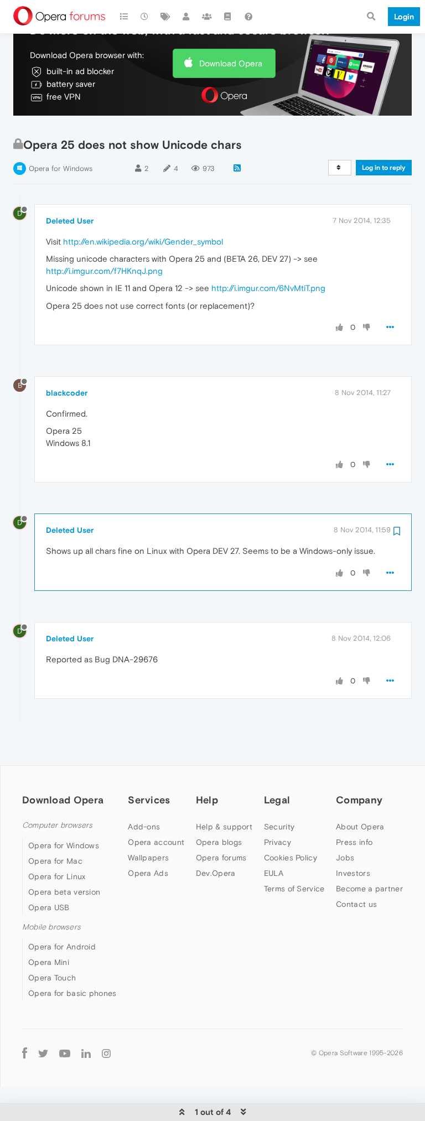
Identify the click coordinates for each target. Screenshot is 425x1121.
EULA (273, 873)
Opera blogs (219, 842)
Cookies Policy (290, 857)
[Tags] (165, 16)
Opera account (156, 842)
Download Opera (230, 63)
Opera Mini (48, 962)
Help (207, 800)
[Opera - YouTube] (65, 1052)
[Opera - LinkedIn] (86, 1052)
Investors (353, 873)
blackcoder (66, 392)
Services (149, 800)
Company (359, 800)
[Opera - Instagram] (106, 1052)
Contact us (356, 904)
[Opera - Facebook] (25, 1053)
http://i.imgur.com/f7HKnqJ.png (104, 271)
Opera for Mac (55, 861)
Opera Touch (52, 977)
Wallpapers (148, 857)
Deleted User (70, 220)
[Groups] (206, 16)
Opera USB (49, 907)
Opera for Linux (57, 876)
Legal (277, 800)
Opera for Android (62, 946)
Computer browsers (57, 825)
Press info (354, 842)
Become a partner (369, 888)
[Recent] (145, 16)
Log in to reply (384, 168)
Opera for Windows (60, 168)
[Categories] (123, 16)
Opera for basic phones (72, 993)
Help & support (224, 826)
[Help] (248, 16)
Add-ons (144, 826)
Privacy (277, 842)
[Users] (186, 16)
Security (279, 826)
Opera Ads (148, 873)
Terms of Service (294, 888)
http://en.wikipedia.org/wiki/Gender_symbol (143, 241)
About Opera (360, 826)
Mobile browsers (51, 927)
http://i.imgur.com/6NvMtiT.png (268, 288)
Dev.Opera (216, 873)
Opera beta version (64, 892)
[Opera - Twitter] (43, 1052)
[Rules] (228, 16)
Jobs (345, 857)
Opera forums (221, 857)
